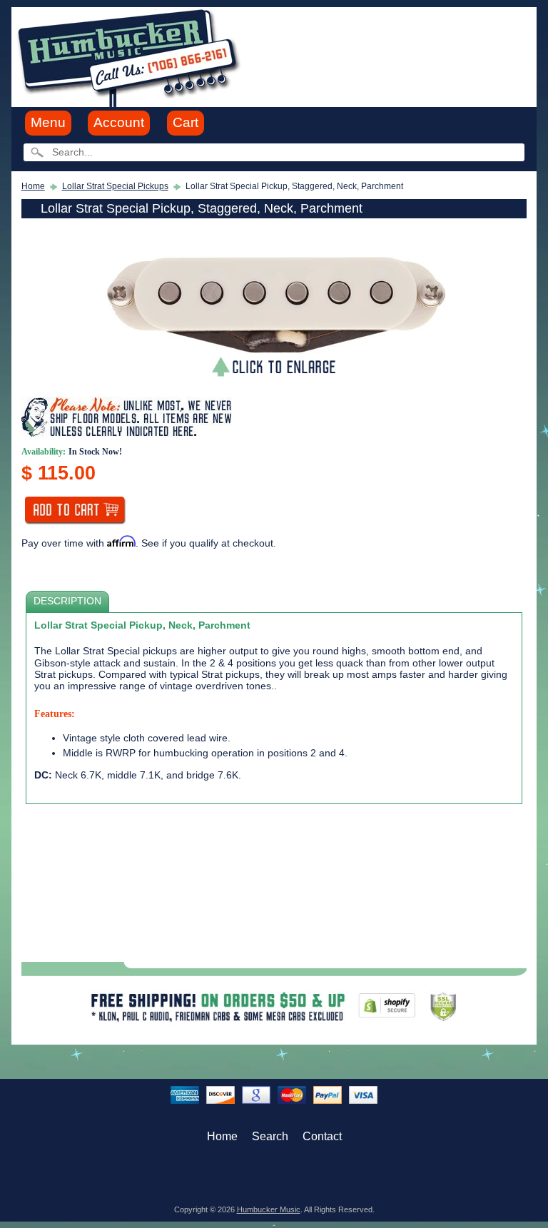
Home (33, 186)
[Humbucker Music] (130, 56)
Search (270, 1136)
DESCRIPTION (67, 601)
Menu (48, 122)
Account (118, 122)
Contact (322, 1136)
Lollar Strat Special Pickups (115, 186)
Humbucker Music (268, 1209)
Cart (185, 122)
